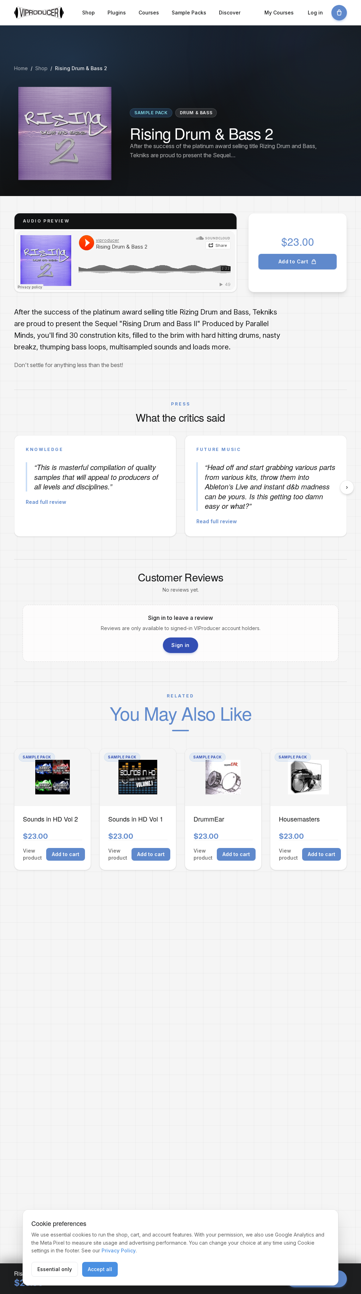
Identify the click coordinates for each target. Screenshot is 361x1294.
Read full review (46, 502)
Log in (315, 13)
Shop (88, 13)
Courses (149, 13)
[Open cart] (339, 12)
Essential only (54, 1269)
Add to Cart (293, 261)
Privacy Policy (119, 1250)
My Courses (279, 13)
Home (21, 68)
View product (32, 854)
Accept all (100, 1269)
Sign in (180, 645)
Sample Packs (189, 13)
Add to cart (65, 854)
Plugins (117, 13)
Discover (229, 13)
